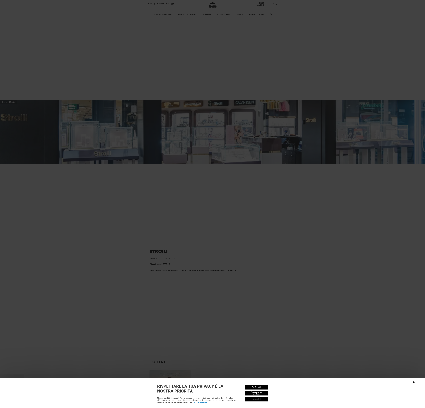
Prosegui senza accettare (256, 393)
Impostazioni (256, 399)
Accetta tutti (256, 387)
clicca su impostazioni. (202, 402)
